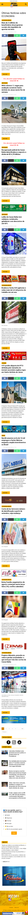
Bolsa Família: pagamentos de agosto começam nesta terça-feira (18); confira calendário (13, 584)
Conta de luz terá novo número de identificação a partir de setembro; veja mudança (13, 511)
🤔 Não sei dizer (9, 826)
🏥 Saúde (7, 815)
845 (22, 728)
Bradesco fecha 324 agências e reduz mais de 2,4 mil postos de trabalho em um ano (14, 290)
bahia (3, 435)
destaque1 (4, 83)
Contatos (11, 907)
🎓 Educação (8, 823)
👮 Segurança (8, 818)
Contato (15, 1)
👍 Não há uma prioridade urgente (13, 829)
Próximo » (4, 732)
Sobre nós (12, 1)
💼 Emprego (8, 820)
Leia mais (5, 74)
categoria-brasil (6, 20)
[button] (26, 4)
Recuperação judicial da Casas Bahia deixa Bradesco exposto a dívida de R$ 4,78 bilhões (14, 152)
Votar (14, 833)
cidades (4, 363)
